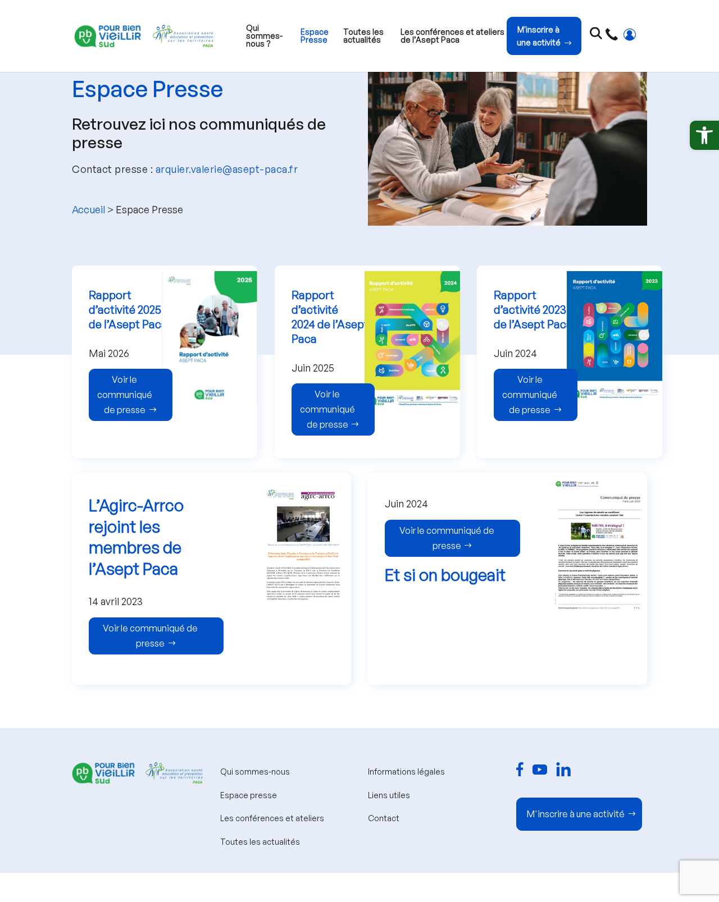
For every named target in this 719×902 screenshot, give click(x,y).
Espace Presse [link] (315, 36)
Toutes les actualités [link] (363, 36)
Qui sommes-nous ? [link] (264, 36)
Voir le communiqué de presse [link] (124, 394)
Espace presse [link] (248, 795)
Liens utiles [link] (389, 795)
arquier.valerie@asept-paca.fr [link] (227, 169)
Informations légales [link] (406, 771)
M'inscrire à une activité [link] (539, 36)
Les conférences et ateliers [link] (272, 818)
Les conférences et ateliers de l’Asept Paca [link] (452, 36)
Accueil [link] (88, 209)
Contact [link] (383, 818)
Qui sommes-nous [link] (255, 771)
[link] (704, 135)
